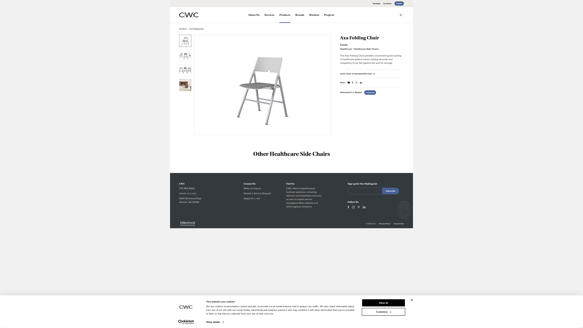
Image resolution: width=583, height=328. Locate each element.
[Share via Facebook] (352, 83)
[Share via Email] (349, 82)
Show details (213, 322)
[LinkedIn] (364, 207)
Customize (381, 311)
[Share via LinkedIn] (361, 83)
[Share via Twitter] (356, 83)
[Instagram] (353, 207)
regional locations (302, 206)
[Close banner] (412, 300)
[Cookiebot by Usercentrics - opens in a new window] (186, 322)
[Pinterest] (359, 207)
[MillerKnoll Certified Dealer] (187, 223)
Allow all (383, 303)
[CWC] (194, 15)
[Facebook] (348, 207)
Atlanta (309, 203)
